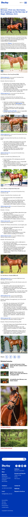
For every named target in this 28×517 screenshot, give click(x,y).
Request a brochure (19, 491)
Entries (16, 476)
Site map (4, 502)
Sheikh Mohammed (6, 478)
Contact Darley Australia (6, 448)
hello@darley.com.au (7, 493)
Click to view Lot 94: (5, 191)
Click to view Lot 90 (5, 221)
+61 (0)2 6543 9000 (7, 488)
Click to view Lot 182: (6, 318)
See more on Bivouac (6, 427)
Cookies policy (5, 507)
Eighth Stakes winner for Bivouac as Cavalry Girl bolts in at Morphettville (18, 374)
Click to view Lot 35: (5, 153)
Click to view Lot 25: (5, 93)
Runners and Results (19, 473)
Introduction (4, 476)
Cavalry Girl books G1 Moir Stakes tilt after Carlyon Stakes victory (18, 366)
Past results (17, 478)
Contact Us (17, 485)
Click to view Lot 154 (6, 278)
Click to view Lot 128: (6, 236)
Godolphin (4, 479)
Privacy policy (5, 505)
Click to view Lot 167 (6, 295)
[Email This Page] (19, 357)
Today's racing (17, 475)
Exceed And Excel (8, 111)
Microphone (19, 103)
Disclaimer (4, 503)
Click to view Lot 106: (6, 206)
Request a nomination (19, 470)
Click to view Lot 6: (5, 77)
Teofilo (15, 111)
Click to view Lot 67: (5, 134)
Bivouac (10, 43)
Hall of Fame (4, 481)
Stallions (16, 469)
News (3, 472)
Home (3, 469)
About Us (4, 474)
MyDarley (16, 488)
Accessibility (5, 500)
